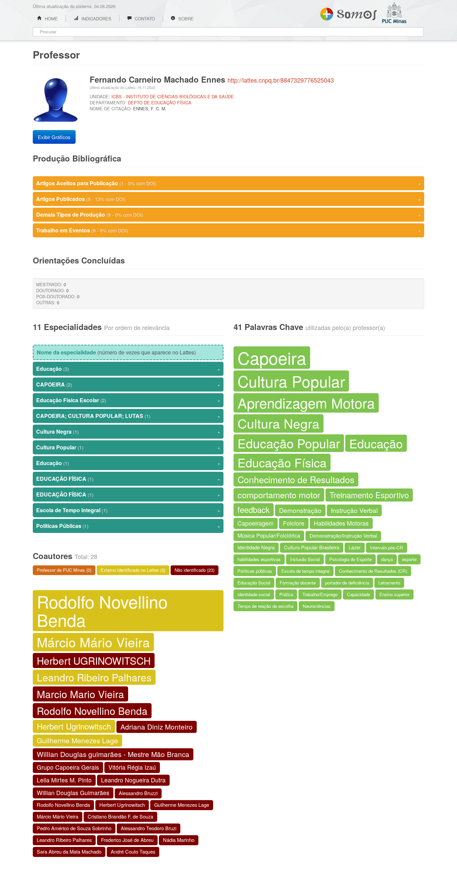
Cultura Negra (128, 431)
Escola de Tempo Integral (128, 510)
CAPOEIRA (128, 384)
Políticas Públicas (128, 526)
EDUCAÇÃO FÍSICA (128, 478)
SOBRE (185, 18)
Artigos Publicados (228, 199)
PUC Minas (402, 32)
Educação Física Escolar (128, 400)
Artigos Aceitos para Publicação (228, 183)
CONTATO (144, 18)
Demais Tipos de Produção (228, 214)
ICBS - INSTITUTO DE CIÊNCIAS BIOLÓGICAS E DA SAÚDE (172, 96)
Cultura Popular (128, 447)
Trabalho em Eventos (228, 230)
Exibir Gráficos (54, 136)
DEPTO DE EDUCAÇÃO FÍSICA (159, 102)
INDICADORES (95, 18)
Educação (128, 368)
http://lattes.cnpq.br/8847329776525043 (280, 80)
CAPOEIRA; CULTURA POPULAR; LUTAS (128, 416)
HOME (50, 18)
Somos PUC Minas (348, 12)
